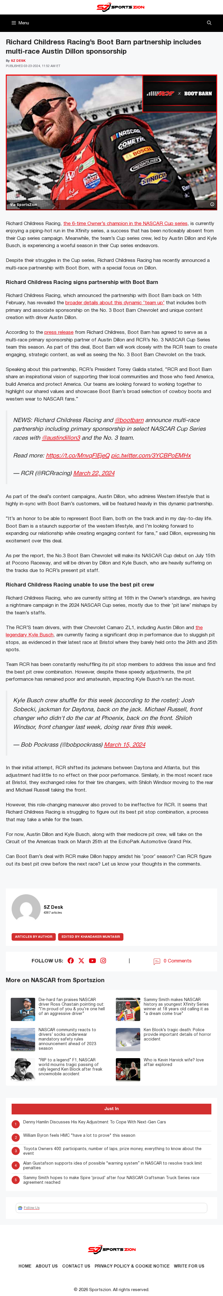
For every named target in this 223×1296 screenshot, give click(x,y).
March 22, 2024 (93, 473)
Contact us (76, 1266)
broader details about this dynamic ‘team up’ (114, 303)
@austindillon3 (61, 438)
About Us (47, 1266)
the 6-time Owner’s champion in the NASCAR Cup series (125, 224)
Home (25, 1266)
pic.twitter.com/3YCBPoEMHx (151, 456)
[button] (209, 23)
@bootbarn (129, 420)
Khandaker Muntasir (91, 936)
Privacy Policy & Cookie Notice (132, 1266)
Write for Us (189, 1266)
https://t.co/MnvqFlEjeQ (77, 456)
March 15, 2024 (124, 745)
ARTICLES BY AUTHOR (33, 936)
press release (58, 332)
